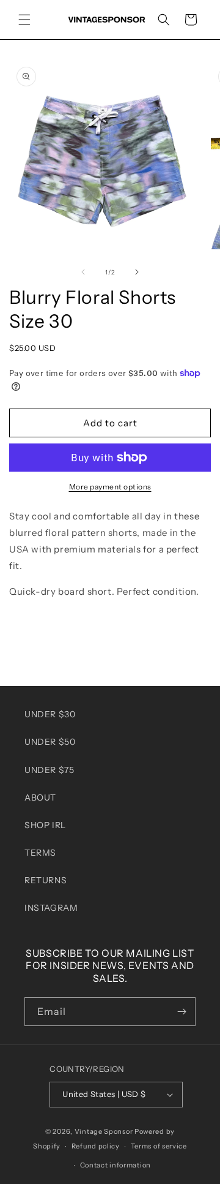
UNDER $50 (49, 741)
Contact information (115, 1165)
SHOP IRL (45, 825)
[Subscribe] (181, 1011)
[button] (24, 19)
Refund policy (96, 1146)
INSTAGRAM (51, 907)
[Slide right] (136, 271)
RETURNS (45, 880)
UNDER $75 (49, 769)
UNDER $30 (49, 714)
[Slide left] (83, 271)
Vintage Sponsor (104, 1131)
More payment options (110, 486)
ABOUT (40, 797)
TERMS (40, 852)
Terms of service (159, 1146)
